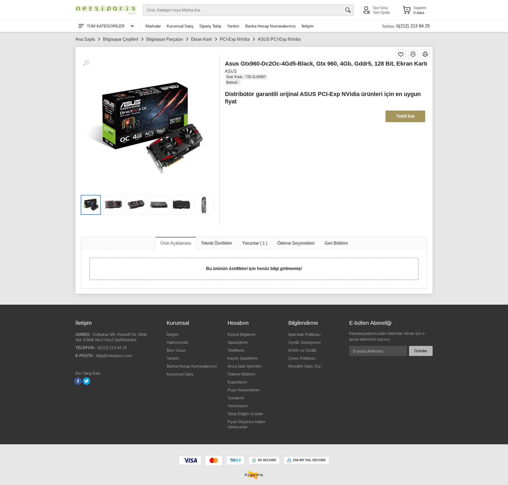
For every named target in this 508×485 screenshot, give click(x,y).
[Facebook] (78, 381)
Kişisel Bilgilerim (242, 334)
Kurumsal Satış (180, 26)
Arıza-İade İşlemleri (244, 366)
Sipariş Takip (210, 26)
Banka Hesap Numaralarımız (270, 26)
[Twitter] (86, 381)
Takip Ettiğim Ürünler (245, 413)
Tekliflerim (236, 350)
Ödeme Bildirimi (241, 374)
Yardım (233, 26)
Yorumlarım (238, 406)
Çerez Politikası (302, 358)
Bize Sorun (176, 350)
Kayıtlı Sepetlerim (243, 358)
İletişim (308, 26)
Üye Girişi (380, 8)
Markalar (153, 26)
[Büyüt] (86, 62)
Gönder (420, 351)
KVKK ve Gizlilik (302, 350)
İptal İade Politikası (304, 334)
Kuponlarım (237, 382)
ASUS (231, 71)
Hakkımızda (177, 342)
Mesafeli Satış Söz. (305, 366)
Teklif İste (405, 116)
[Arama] (348, 10)
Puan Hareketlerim (244, 390)
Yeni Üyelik (381, 13)
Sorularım (236, 398)
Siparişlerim (238, 342)
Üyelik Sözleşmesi (304, 342)
